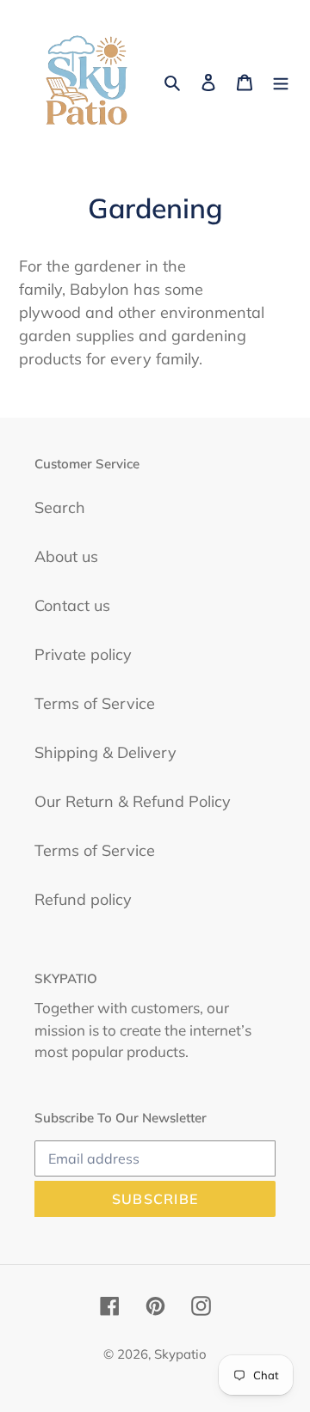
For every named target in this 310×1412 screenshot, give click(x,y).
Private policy (83, 654)
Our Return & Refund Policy (132, 801)
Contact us (72, 605)
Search (59, 507)
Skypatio (180, 1354)
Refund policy (83, 899)
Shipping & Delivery (105, 752)
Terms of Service (94, 703)
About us (66, 556)
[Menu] (281, 80)
